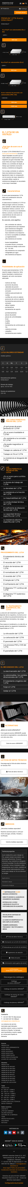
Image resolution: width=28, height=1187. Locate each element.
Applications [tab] (6, 878)
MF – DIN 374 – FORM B (8, 1093)
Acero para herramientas (10, 1047)
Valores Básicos (7, 1113)
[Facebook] (10, 1132)
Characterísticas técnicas (10, 1101)
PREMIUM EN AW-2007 (8, 1066)
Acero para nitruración (9, 1057)
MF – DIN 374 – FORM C (8, 1095)
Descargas (5, 1120)
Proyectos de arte (7, 1118)
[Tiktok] (22, 1132)
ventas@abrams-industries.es (10, 1021)
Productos (5, 1045)
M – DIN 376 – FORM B (8, 1097)
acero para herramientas (9, 153)
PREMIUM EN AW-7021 (8, 1072)
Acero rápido (5, 1049)
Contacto (4, 1109)
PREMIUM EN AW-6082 (8, 1078)
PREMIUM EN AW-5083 (8, 1068)
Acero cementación (8, 1055)
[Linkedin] (5, 1132)
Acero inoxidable (7, 1051)
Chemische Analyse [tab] (8, 885)
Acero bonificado (7, 1053)
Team (3, 1116)
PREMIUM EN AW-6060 (8, 1070)
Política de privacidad (17, 1168)
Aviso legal (6, 1168)
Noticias (4, 1122)
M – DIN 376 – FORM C (8, 1099)
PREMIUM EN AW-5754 (8, 1076)
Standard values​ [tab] (7, 881)
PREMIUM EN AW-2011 (8, 1074)
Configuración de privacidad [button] (14, 1183)
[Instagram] (18, 1132)
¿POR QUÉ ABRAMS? (7, 1111)
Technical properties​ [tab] (8, 851)
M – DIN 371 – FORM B (7, 1089)
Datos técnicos (6, 1103)
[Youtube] (14, 1132)
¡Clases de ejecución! (8, 1059)
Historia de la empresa (9, 1114)
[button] (20, 3)
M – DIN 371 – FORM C (7, 1091)
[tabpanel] (14, 864)
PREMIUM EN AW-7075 (8, 1080)
